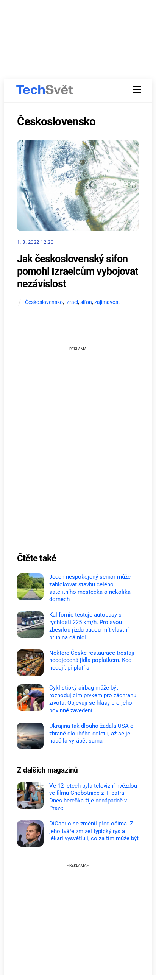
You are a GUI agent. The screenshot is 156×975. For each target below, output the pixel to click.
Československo (44, 302)
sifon (86, 302)
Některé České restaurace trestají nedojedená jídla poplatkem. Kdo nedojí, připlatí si (91, 660)
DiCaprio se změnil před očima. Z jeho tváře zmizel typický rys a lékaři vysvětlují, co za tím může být (94, 831)
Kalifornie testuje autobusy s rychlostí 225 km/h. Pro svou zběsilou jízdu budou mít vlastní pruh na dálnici (89, 625)
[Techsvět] (44, 90)
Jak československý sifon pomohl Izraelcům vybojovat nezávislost (77, 271)
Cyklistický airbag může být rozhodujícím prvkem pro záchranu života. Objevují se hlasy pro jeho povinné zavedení (92, 698)
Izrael (71, 302)
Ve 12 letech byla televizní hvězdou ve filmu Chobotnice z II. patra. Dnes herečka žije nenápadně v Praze (93, 796)
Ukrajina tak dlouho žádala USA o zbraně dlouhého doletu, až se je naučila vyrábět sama (91, 733)
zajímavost (107, 302)
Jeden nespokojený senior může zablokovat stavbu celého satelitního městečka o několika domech (90, 588)
